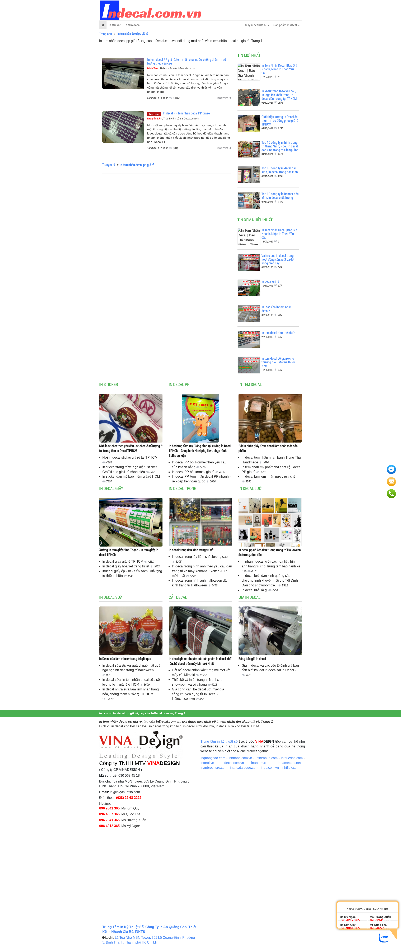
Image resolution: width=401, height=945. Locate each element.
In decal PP (179, 384)
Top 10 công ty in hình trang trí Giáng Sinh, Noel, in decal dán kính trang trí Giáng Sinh (279, 146)
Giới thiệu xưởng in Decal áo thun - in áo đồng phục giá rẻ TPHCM (279, 120)
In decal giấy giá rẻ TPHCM (123, 561)
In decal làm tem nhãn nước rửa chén (269, 476)
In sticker (115, 25)
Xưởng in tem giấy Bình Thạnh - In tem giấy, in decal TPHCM (128, 552)
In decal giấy (111, 488)
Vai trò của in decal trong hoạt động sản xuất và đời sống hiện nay (277, 259)
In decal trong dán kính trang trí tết (191, 550)
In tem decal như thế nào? (278, 332)
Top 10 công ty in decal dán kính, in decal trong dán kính (279, 170)
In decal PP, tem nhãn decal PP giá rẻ (186, 113)
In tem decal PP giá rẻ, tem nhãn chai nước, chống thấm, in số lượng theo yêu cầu (186, 61)
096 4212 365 (109, 826)
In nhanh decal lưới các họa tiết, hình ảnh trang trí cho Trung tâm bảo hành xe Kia (271, 566)
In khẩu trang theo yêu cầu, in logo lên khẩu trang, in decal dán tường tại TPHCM (279, 94)
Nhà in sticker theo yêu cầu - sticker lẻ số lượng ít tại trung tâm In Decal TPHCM (130, 448)
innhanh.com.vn (240, 758)
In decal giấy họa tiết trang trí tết (126, 566)
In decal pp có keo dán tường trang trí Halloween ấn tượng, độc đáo (270, 552)
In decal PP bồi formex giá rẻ (193, 472)
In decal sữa (110, 597)
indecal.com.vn (233, 763)
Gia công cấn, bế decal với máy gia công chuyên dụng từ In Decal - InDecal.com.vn (198, 694)
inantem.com (260, 763)
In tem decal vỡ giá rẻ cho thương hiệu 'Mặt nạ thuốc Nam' (278, 362)
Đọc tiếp (223, 98)
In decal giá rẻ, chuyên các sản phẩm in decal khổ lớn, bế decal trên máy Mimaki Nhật (200, 661)
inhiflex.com (290, 767)
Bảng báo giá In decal (252, 658)
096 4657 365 (109, 814)
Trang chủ (105, 34)
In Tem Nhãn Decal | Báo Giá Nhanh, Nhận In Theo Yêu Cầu (279, 69)
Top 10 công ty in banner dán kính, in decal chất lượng (280, 196)
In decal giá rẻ (270, 281)
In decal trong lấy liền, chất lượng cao (200, 556)
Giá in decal (249, 597)
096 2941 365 (109, 820)
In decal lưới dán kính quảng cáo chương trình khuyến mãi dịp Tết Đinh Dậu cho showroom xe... (270, 580)
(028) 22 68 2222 (128, 797)
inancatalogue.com (244, 767)
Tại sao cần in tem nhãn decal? (276, 309)
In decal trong (183, 488)
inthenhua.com (267, 758)
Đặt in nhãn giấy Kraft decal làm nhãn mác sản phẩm (268, 448)
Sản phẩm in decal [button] (285, 25)
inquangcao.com (212, 758)
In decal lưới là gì (255, 590)
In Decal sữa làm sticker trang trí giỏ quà (125, 658)
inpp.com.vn (270, 767)
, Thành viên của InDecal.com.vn (171, 68)
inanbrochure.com (213, 767)
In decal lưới (251, 488)
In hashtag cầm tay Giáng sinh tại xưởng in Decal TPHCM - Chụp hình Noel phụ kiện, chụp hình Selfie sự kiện (200, 451)
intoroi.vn (207, 763)
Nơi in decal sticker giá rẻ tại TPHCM (129, 457)
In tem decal (132, 25)
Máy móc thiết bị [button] (256, 25)
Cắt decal (178, 597)
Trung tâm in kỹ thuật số (219, 741)
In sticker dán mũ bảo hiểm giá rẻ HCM (131, 476)
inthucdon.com (292, 758)
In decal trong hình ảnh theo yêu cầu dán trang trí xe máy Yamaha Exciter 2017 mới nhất (202, 571)
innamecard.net (289, 763)
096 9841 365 (109, 808)
